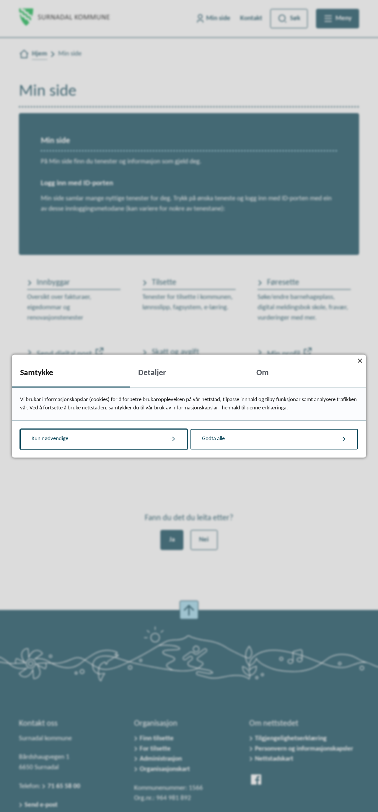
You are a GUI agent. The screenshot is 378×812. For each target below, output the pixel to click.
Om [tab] (262, 373)
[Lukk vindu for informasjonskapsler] (360, 361)
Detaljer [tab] (152, 373)
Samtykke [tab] (36, 373)
